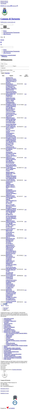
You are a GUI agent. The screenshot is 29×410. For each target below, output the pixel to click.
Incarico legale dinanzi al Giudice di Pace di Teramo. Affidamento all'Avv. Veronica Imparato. (11, 127)
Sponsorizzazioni (10, 339)
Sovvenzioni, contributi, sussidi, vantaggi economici (15, 345)
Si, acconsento (4, 365)
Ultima (4, 309)
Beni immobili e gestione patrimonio (12, 348)
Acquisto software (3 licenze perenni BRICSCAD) (10, 230)
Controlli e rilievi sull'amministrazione (13, 349)
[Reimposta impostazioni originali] (1, 44)
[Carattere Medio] (2, 5)
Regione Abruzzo (4, 1)
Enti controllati (7, 326)
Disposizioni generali (9, 318)
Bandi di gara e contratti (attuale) (8, 55)
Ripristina (7, 73)
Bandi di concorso (8, 323)
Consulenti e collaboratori (10, 321)
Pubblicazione (9, 335)
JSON (8, 305)
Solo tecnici (3, 368)
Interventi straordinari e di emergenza (13, 357)
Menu (2, 28)
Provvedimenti (7, 328)
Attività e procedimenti (9, 327)
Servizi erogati (7, 350)
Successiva (5, 307)
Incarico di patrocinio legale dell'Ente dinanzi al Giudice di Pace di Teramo (11, 269)
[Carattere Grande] (3, 5)
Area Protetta (3, 3)
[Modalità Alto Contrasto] (1, 42)
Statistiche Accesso (5, 393)
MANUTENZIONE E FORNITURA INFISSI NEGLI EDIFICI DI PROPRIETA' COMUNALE (11, 94)
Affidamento (4, 56)
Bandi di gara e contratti (9, 330)
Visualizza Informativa (17, 369)
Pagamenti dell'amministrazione (11, 351)
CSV (3, 305)
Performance (7, 324)
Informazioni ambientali (9, 355)
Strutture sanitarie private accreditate (12, 356)
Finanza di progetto (10, 343)
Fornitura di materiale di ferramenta (11, 302)
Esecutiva (8, 338)
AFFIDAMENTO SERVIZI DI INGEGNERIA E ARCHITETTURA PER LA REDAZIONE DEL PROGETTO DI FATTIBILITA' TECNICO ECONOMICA (10, 238)
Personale (6, 322)
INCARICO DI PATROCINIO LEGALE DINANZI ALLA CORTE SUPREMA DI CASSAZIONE (11, 275)
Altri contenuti (7, 359)
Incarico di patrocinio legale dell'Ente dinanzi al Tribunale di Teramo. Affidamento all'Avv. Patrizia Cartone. (11, 167)
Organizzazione (7, 319)
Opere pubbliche (8, 352)
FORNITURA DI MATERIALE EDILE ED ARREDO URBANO (11, 148)
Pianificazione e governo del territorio (12, 354)
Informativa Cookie (5, 391)
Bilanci (5, 346)
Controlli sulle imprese (9, 329)
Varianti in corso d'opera (11, 344)
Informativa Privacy (5, 388)
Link (25, 83)
